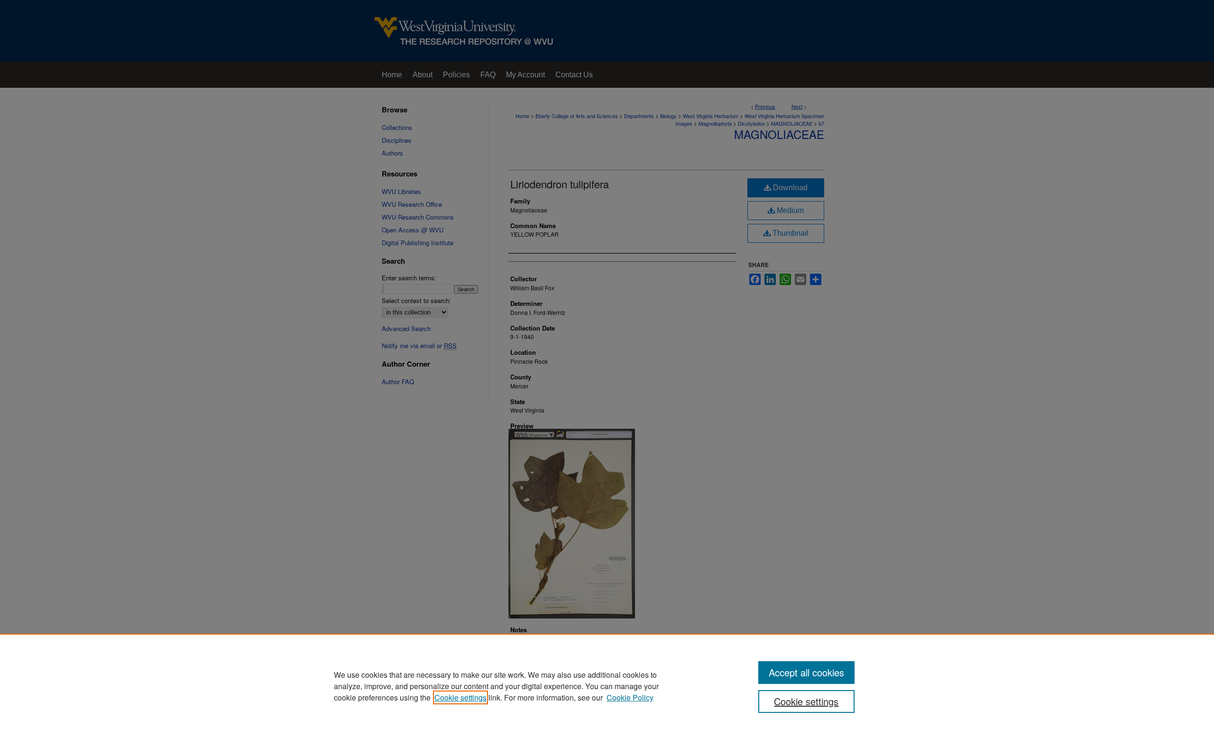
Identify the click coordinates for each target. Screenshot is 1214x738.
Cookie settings (460, 697)
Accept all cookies (806, 672)
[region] (607, 686)
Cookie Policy (630, 697)
